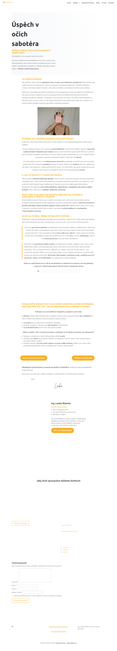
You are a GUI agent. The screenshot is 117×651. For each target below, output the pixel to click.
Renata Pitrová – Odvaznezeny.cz (66, 643)
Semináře (89, 496)
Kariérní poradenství (58, 496)
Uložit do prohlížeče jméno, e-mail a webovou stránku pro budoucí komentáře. (38, 596)
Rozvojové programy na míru (90, 507)
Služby (75, 3)
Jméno (14, 585)
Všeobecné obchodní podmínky (58, 626)
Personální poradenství (58, 507)
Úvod (69, 3)
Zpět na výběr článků (63, 430)
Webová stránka (16, 592)
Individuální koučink (27, 496)
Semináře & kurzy (88, 3)
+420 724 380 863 (66, 525)
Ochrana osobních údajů (58, 631)
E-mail (14, 589)
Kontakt (111, 3)
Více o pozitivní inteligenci (34, 358)
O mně (104, 3)
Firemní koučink (27, 507)
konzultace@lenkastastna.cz (69, 531)
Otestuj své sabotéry (83, 358)
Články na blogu (20, 523)
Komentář (15, 582)
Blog (97, 3)
